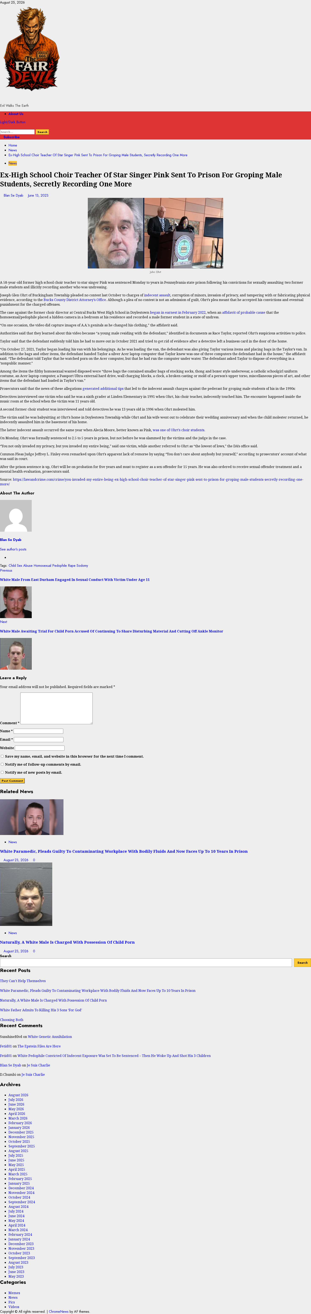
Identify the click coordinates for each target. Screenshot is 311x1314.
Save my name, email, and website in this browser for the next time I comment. (74, 756)
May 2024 (16, 1220)
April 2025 (16, 1169)
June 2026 (16, 1104)
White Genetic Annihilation (50, 1036)
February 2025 (20, 1178)
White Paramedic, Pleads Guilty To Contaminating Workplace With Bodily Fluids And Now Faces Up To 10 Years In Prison (124, 851)
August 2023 (18, 1262)
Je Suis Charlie (38, 1065)
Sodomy (82, 565)
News (12, 163)
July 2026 (15, 1099)
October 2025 (19, 1141)
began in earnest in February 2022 (178, 312)
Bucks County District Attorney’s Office (75, 299)
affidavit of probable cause (243, 312)
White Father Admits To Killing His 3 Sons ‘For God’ (41, 1010)
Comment (9, 723)
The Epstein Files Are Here (39, 1046)
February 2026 (20, 1123)
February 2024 (20, 1234)
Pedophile (59, 565)
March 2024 (18, 1230)
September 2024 (21, 1202)
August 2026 (18, 1095)
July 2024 (15, 1211)
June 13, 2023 (38, 195)
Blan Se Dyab (14, 195)
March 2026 (18, 1118)
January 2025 (19, 1183)
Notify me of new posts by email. (33, 772)
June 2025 (16, 1160)
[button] (1, 127)
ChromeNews (59, 1311)
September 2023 (21, 1257)
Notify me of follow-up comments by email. (43, 764)
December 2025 (21, 1132)
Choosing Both (11, 1019)
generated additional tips (103, 388)
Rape (72, 565)
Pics (11, 1302)
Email (6, 739)
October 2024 (19, 1197)
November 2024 (21, 1192)
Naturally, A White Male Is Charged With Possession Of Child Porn (67, 942)
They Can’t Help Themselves (23, 981)
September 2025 (21, 1146)
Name (6, 731)
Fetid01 (6, 1046)
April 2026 (16, 1113)
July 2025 (15, 1155)
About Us (15, 113)
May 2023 (16, 1276)
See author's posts (13, 549)
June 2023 (16, 1271)
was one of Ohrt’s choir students (178, 430)
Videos (13, 1306)
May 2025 (16, 1164)
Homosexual (42, 565)
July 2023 (15, 1267)
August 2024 (18, 1206)
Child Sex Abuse (21, 565)
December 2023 (21, 1243)
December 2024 (21, 1188)
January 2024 (19, 1239)
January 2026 (19, 1127)
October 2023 (19, 1253)
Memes (14, 1293)
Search (5, 956)
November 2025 (21, 1137)
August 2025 (18, 1150)
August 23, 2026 (16, 860)
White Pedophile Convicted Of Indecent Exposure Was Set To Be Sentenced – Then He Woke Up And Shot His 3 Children (114, 1055)
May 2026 (16, 1109)
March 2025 (18, 1174)
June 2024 (16, 1216)
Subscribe (11, 137)
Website (7, 748)
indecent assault (157, 295)
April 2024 (16, 1225)
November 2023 (21, 1248)
